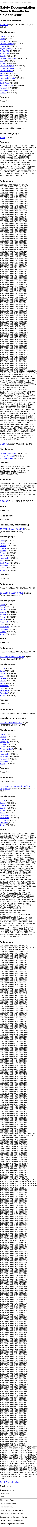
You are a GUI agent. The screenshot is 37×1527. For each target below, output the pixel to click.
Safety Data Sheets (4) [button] (10, 20)
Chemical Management (8, 1503)
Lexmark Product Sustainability (11, 1520)
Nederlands (4, 76)
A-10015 (4, 24)
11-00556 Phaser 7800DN (12, 657)
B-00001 (4, 444)
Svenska (3, 93)
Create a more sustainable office (12, 1514)
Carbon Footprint (6, 1493)
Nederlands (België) (7, 78)
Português (4, 88)
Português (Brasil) (6, 85)
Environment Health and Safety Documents (15, 2)
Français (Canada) (7, 68)
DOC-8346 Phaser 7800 (11, 722)
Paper (2, 1497)
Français (3, 63)
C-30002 (4, 501)
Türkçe (2, 138)
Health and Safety (6, 1507)
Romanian (4, 90)
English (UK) (4, 51)
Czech (2, 36)
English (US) (4, 53)
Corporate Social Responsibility (11, 1510)
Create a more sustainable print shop (13, 1517)
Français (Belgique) (7, 66)
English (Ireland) (6, 49)
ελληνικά (3, 46)
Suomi (2, 61)
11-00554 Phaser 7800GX (12, 529)
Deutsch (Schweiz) (7, 44)
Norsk (2, 80)
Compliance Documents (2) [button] (13, 718)
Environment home (7, 1490)
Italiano (2, 73)
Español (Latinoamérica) (9, 58)
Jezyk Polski (4, 83)
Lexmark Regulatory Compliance (12, 1524)
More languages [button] (7, 32)
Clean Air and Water (7, 1500)
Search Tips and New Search (10, 1482)
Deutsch (3, 41)
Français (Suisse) (6, 71)
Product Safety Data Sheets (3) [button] (14, 525)
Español (3, 56)
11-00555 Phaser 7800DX (12, 593)
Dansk (2, 39)
